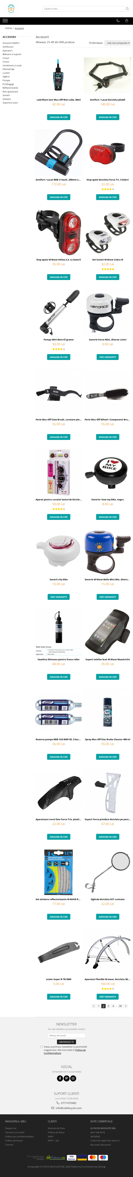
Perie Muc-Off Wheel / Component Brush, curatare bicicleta (108, 419)
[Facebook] (60, 1078)
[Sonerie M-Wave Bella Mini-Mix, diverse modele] (107, 552)
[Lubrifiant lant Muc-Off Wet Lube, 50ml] (58, 75)
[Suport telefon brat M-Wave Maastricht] (107, 632)
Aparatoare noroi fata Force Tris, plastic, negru (59, 819)
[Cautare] (127, 9)
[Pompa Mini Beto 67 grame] (58, 312)
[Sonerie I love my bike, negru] (107, 472)
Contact (9, 1144)
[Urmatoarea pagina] (125, 1006)
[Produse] (6, 21)
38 (120, 1006)
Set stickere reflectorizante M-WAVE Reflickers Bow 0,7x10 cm (59, 899)
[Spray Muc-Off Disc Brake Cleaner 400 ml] (107, 712)
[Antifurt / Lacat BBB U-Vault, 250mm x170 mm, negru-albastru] (58, 152)
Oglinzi (6, 76)
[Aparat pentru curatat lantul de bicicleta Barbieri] (58, 472)
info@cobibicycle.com (68, 1108)
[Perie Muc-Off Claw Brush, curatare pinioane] (58, 392)
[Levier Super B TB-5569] (58, 952)
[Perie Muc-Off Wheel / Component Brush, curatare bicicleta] (107, 392)
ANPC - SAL (53, 1140)
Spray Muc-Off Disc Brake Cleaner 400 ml (107, 739)
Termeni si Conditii (14, 1132)
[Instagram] (73, 1078)
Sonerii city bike (59, 579)
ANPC (51, 1136)
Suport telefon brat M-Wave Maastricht (108, 659)
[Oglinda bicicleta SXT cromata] (107, 872)
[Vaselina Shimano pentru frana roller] (58, 632)
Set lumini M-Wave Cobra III (107, 259)
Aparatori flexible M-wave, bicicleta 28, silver (108, 979)
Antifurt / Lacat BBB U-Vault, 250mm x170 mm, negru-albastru (59, 179)
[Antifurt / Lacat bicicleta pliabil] (107, 75)
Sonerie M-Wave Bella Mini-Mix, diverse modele (108, 579)
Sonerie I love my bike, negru (107, 499)
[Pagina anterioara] (93, 1006)
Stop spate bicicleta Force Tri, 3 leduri (108, 179)
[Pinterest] (67, 1078)
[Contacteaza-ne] (118, 20)
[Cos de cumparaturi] (126, 20)
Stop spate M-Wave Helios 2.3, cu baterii (58, 259)
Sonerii (6, 95)
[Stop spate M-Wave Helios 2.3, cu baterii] (58, 232)
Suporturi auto (10, 102)
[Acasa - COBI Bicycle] (20, 9)
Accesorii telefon (11, 42)
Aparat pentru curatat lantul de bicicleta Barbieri (59, 499)
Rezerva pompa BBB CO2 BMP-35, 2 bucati (59, 739)
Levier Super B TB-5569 (58, 979)
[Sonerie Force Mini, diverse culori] (107, 312)
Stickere (7, 99)
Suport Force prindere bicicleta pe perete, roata (108, 819)
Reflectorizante (10, 87)
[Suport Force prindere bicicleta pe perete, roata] (107, 792)
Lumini (6, 72)
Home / (9, 28)
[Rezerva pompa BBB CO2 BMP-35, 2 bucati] (58, 712)
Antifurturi (8, 46)
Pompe (6, 80)
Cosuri (6, 58)
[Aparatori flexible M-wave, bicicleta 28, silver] (107, 952)
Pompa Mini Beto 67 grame (59, 339)
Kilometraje (8, 69)
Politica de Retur (56, 1132)
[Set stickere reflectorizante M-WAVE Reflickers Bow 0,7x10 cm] (58, 872)
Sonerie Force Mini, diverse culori (107, 339)
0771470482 (68, 1103)
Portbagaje (8, 84)
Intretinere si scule (12, 65)
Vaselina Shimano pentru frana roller (59, 659)
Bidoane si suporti (12, 54)
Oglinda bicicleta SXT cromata (108, 899)
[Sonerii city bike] (58, 552)
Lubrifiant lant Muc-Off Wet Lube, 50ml (59, 99)
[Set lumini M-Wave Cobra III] (107, 232)
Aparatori (7, 50)
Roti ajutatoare (10, 91)
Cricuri (6, 61)
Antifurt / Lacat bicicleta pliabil (107, 99)
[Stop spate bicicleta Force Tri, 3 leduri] (107, 152)
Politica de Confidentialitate (19, 1136)
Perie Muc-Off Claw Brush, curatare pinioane (59, 419)
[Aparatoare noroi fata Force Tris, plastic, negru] (58, 792)
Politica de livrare (14, 1140)
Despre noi (10, 1128)
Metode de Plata (56, 1128)
